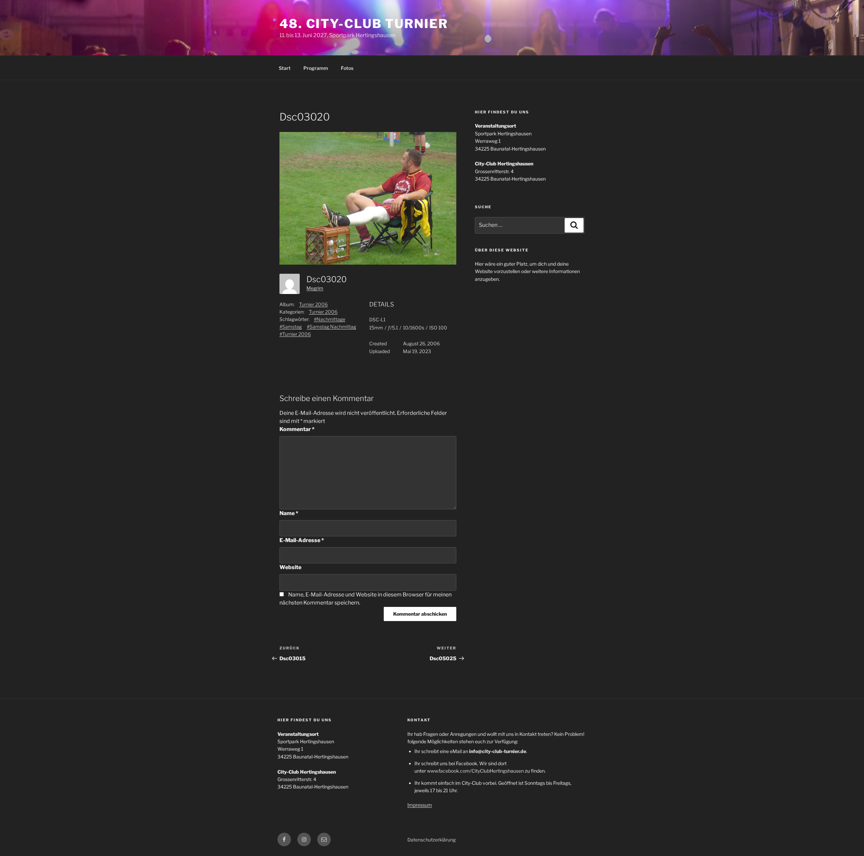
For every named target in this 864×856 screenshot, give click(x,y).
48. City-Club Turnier (363, 23)
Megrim (314, 288)
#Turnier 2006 (295, 334)
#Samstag (290, 326)
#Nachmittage (329, 319)
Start (285, 68)
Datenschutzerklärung (431, 839)
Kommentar (297, 429)
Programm (315, 68)
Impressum (419, 805)
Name (288, 513)
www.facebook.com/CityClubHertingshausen (475, 771)
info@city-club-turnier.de (497, 751)
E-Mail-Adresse (301, 540)
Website (290, 567)
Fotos (347, 68)
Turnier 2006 (313, 304)
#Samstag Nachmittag (331, 326)
